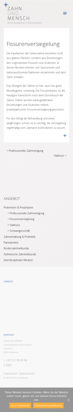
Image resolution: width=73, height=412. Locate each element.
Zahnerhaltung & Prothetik (19, 236)
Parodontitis (11, 242)
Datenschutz (27, 373)
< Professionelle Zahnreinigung (25, 150)
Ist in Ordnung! (20, 405)
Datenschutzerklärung (48, 405)
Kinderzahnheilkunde (16, 248)
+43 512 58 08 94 (16, 360)
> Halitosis (13, 225)
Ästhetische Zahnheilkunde (20, 254)
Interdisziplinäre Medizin (18, 260)
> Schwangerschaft (18, 230)
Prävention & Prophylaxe (18, 207)
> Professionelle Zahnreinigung (25, 213)
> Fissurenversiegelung (20, 219)
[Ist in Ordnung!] (68, 400)
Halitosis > (60, 155)
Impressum (10, 373)
